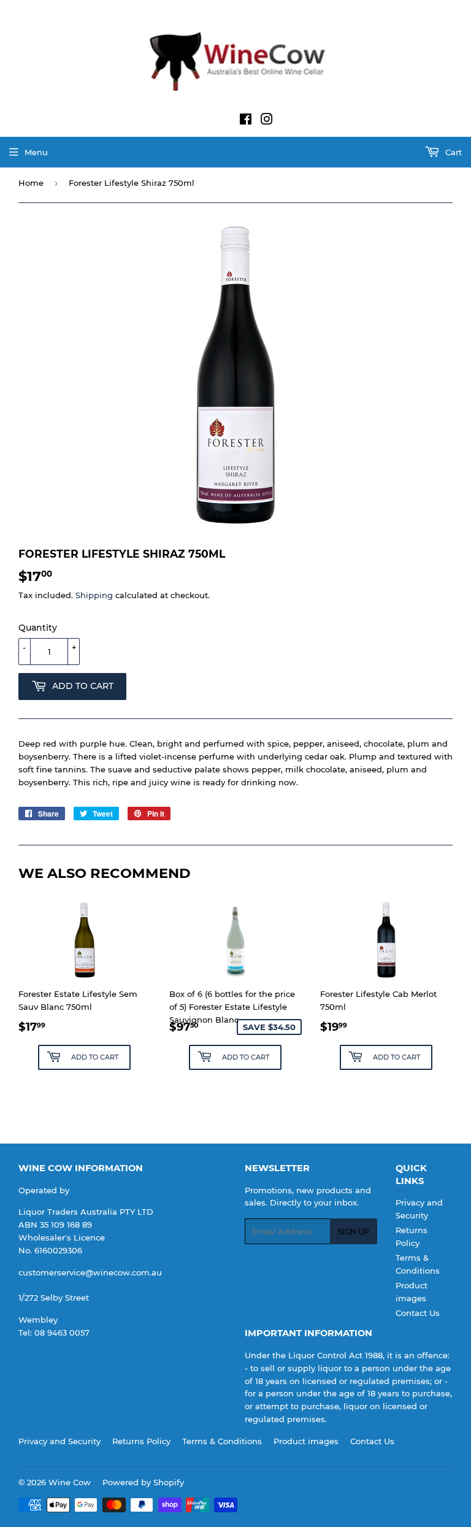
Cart (452, 152)
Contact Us (418, 1313)
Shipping (94, 595)
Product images (306, 1441)
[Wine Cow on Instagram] (267, 121)
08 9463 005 (59, 1332)
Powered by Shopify (143, 1482)
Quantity (37, 627)
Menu (36, 152)
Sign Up (353, 1231)
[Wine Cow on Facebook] (245, 121)
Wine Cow (69, 1482)
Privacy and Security (59, 1441)
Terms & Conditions (222, 1441)
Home (31, 183)
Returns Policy (141, 1441)
